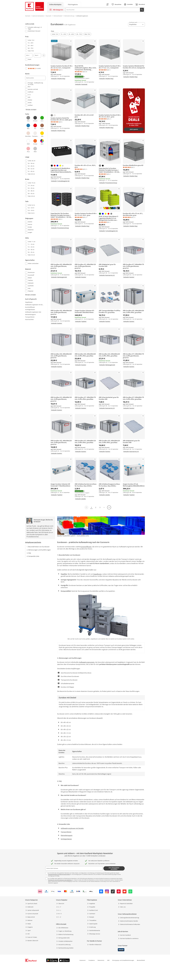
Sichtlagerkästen (66, 839)
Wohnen (29, 920)
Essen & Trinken (32, 937)
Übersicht (61, 903)
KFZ (28, 934)
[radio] (34, 40)
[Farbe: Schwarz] (52, 165)
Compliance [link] (91, 960)
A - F (59, 907)
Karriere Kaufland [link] (125, 935)
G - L (59, 910)
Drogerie (30, 927)
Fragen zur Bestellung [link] (64, 931)
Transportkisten (66, 832)
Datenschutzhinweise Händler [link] (129, 921)
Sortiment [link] (92, 913)
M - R (59, 913)
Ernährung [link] (92, 927)
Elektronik (30, 907)
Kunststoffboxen (86, 547)
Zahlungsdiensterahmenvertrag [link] (129, 917)
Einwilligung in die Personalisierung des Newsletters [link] (60, 880)
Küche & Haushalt (32, 913)
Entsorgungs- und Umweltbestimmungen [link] (123, 960)
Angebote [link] (92, 903)
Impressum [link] (83, 960)
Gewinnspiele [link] (93, 924)
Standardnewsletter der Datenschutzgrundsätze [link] (59, 874)
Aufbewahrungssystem (86, 662)
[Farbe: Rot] (54, 165)
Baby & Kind (31, 917)
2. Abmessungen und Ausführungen (39, 550)
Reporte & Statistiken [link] (126, 903)
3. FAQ (29, 553)
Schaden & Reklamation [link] (65, 941)
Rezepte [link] (91, 917)
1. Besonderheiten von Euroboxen (38, 547)
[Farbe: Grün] (100, 214)
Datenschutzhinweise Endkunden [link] (130, 924)
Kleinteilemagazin (66, 835)
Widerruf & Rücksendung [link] (65, 934)
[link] (73, 4)
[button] (55, 34)
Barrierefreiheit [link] (141, 960)
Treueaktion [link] (92, 920)
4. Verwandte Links (33, 556)
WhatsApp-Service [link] (94, 934)
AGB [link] (108, 960)
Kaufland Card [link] (93, 910)
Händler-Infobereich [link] (95, 944)
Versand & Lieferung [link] (64, 944)
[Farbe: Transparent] (54, 115)
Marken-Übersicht (32, 940)
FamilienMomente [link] (94, 930)
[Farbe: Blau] (57, 165)
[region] (36, 158)
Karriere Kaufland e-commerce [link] (129, 938)
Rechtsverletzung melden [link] (65, 948)
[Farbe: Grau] (52, 115)
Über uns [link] (123, 907)
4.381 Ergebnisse (69, 25)
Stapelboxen (97, 574)
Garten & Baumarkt (33, 910)
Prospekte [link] (92, 907)
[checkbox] (34, 28)
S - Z (59, 917)
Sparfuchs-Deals (32, 903)
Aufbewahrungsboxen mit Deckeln (72, 828)
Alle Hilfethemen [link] (63, 928)
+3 (62, 165)
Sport (29, 930)
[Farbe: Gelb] (60, 165)
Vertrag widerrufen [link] (64, 938)
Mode (29, 924)
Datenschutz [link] (101, 960)
